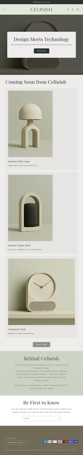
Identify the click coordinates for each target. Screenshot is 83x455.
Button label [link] (41, 344)
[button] (4, 9)
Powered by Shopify (24, 450)
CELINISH (14, 450)
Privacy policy (48, 450)
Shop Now (41, 51)
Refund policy (37, 450)
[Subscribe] (58, 418)
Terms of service (60, 450)
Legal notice (72, 450)
